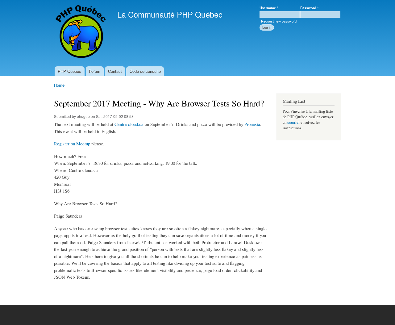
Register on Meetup (72, 143)
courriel (293, 122)
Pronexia (252, 124)
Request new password (279, 21)
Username (269, 7)
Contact (115, 71)
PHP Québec (69, 71)
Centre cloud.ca (128, 124)
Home (59, 85)
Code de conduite (145, 71)
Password (309, 7)
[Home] (81, 33)
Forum (94, 71)
